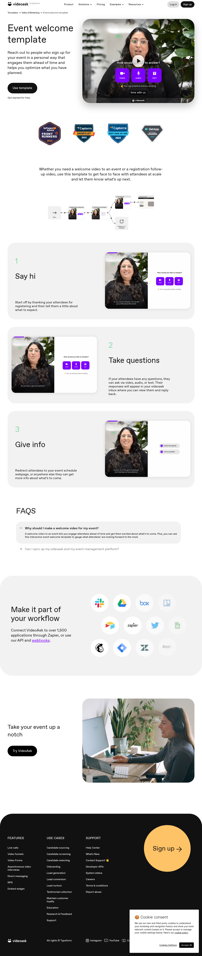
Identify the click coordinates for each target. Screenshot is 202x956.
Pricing (101, 4)
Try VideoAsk (22, 751)
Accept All (186, 945)
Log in (173, 4)
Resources (135, 4)
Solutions (83, 4)
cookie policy (181, 932)
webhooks (41, 640)
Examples (115, 4)
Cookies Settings (168, 945)
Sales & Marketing (30, 12)
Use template (22, 88)
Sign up (187, 4)
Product (68, 4)
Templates (13, 12)
